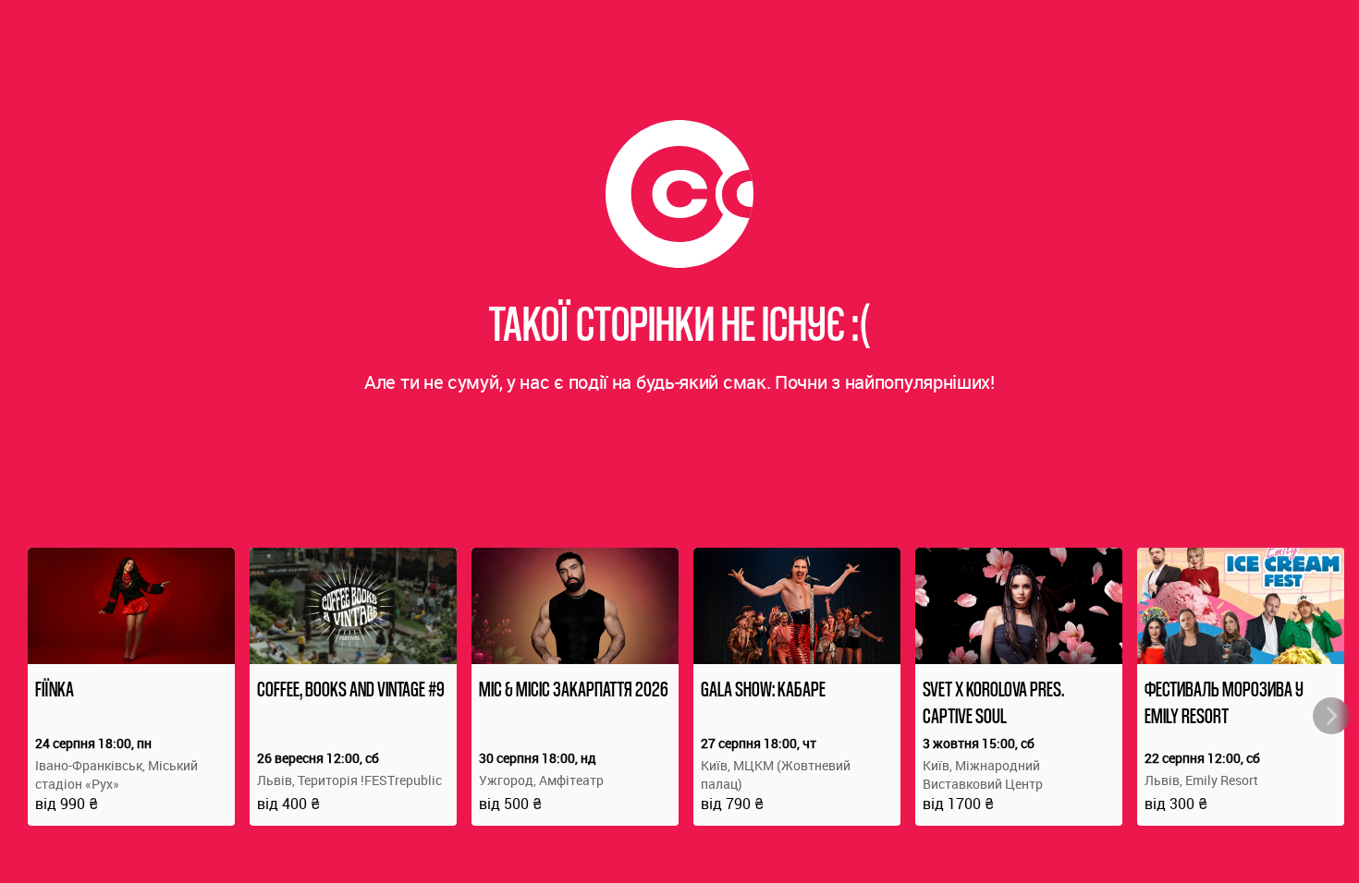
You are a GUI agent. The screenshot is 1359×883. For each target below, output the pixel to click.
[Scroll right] (1331, 715)
